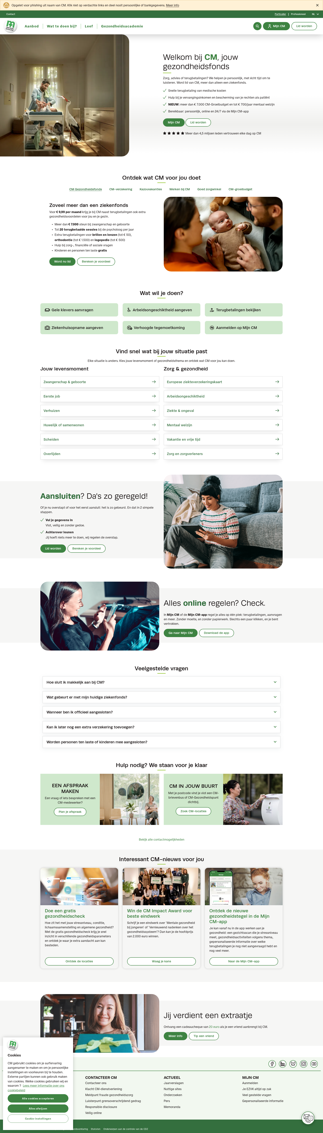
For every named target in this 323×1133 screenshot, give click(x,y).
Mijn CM (174, 122)
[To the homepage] (10, 26)
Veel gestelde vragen (256, 1095)
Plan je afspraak (70, 812)
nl (313, 14)
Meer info (172, 5)
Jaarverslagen (174, 1083)
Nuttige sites (173, 1089)
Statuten (95, 1129)
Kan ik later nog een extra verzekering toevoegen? (90, 727)
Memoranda (172, 1107)
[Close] (317, 5)
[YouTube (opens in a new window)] (314, 1064)
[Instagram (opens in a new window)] (303, 1064)
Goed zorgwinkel (209, 189)
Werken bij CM (179, 189)
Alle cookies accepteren (38, 1098)
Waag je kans (161, 961)
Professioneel (298, 14)
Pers (167, 1101)
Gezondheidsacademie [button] (122, 26)
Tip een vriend (204, 1036)
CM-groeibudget (240, 189)
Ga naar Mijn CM (181, 633)
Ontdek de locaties (79, 961)
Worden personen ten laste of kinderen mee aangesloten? (97, 742)
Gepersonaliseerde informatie (262, 1101)
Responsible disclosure (101, 1107)
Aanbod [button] (32, 26)
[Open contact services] (308, 1118)
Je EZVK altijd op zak (256, 1089)
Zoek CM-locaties (193, 811)
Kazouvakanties (151, 189)
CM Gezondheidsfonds (85, 189)
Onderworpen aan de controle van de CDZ (125, 1129)
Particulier (280, 14)
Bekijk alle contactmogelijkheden (161, 839)
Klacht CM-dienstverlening (103, 1089)
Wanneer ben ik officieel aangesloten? (80, 712)
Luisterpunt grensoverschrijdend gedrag (113, 1101)
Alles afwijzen (38, 1108)
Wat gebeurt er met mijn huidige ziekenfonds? (87, 697)
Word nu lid (62, 261)
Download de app (216, 633)
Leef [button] (89, 26)
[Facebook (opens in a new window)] (272, 1064)
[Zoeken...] (257, 26)
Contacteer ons (95, 1083)
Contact (10, 14)
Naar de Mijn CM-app (243, 961)
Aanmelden (250, 1083)
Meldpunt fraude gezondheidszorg (109, 1095)
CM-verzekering (120, 189)
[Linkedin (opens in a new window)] (282, 1064)
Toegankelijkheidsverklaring (73, 1129)
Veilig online (93, 1113)
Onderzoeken (173, 1095)
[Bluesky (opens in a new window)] (293, 1064)
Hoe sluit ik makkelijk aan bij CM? (75, 682)
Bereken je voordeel (96, 261)
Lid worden (198, 122)
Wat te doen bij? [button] (62, 26)
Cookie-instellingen (38, 1118)
